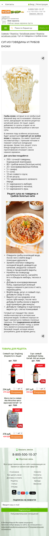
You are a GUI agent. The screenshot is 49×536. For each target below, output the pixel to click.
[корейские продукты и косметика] (2, 8)
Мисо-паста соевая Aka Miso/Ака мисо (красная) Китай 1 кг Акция (13, 401)
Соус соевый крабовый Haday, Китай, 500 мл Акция (36, 355)
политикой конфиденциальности (14, 527)
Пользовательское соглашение (24, 514)
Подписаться (24, 510)
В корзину (16, 392)
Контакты (9, 4)
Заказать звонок (36, 13)
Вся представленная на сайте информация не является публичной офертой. (24, 465)
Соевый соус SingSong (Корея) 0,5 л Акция (13, 354)
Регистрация (42, 4)
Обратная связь (26, 459)
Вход (32, 4)
